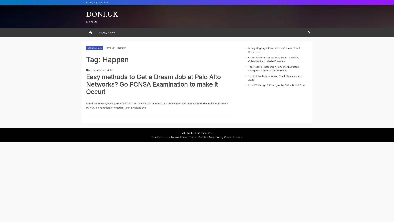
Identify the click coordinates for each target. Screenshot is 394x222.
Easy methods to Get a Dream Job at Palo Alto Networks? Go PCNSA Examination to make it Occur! (153, 84)
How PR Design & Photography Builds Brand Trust (276, 85)
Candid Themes (233, 137)
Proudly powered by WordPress (169, 137)
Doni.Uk (102, 14)
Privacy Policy (107, 32)
